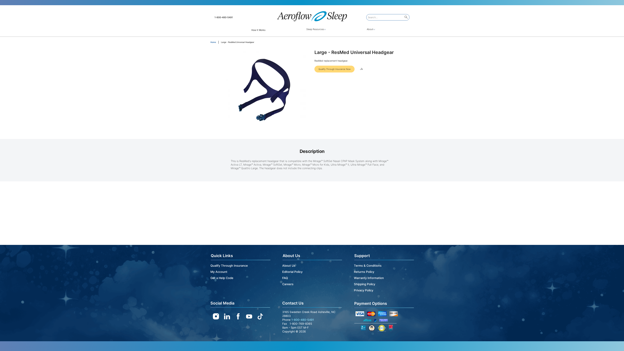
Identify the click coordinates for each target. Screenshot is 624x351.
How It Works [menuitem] (258, 30)
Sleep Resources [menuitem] (315, 29)
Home (213, 42)
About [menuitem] (370, 29)
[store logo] (312, 15)
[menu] (312, 29)
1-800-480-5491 (223, 17)
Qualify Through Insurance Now (334, 69)
